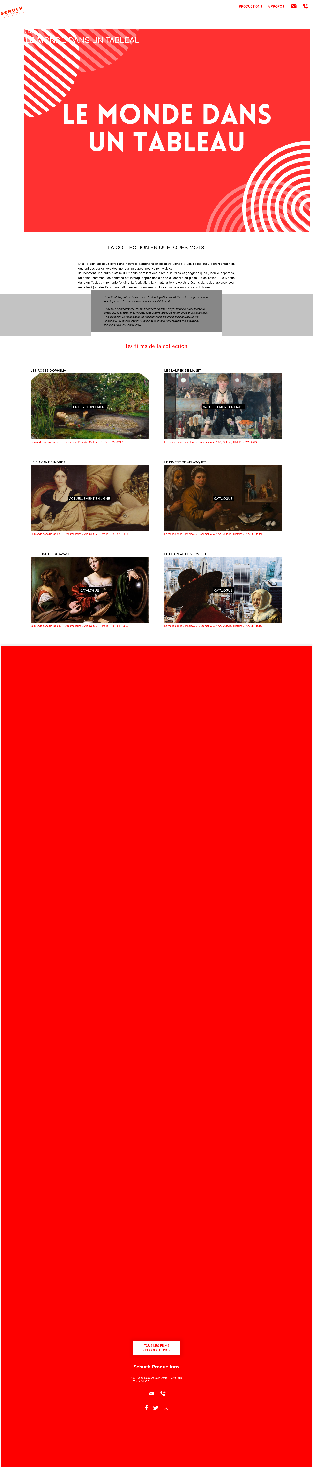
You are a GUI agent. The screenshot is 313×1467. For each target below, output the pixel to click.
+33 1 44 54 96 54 (140, 1381)
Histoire (103, 442)
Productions (250, 6)
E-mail (293, 6)
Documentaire (73, 442)
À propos (276, 6)
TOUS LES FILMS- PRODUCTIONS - (156, 1347)
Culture (93, 442)
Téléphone (306, 6)
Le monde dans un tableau (46, 442)
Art (86, 442)
